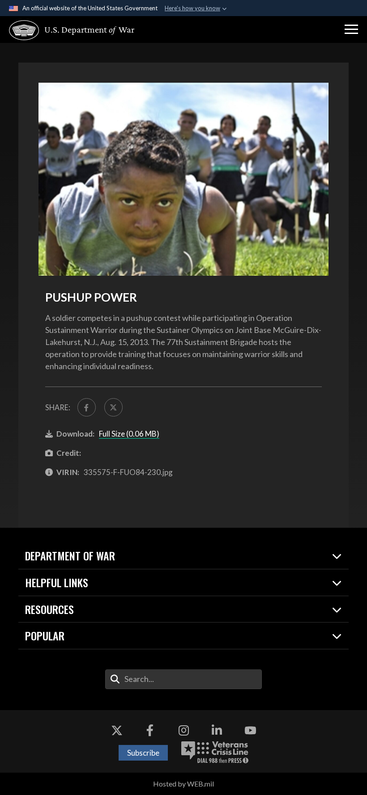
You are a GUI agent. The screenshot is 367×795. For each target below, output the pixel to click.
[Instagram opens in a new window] (183, 730)
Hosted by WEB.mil (183, 783)
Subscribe (143, 752)
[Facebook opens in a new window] (150, 730)
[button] (351, 29)
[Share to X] (113, 407)
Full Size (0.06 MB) (129, 433)
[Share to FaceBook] (86, 407)
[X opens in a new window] (117, 730)
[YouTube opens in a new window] (250, 730)
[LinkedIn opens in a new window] (217, 730)
